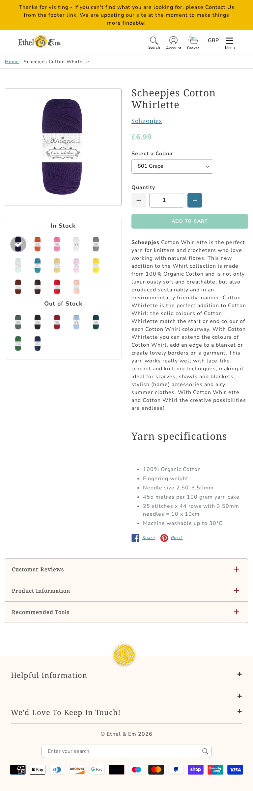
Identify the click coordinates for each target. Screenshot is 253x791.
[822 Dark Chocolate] (38, 287)
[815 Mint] (18, 343)
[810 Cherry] (57, 322)
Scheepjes (146, 121)
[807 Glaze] (18, 266)
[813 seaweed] (96, 322)
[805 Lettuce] (18, 322)
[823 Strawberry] (57, 287)
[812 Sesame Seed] (57, 266)
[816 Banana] (96, 266)
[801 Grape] (18, 244)
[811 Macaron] (77, 322)
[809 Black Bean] (38, 322)
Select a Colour (152, 153)
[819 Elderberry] (38, 343)
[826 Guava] (77, 287)
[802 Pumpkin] (38, 244)
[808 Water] (38, 266)
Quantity (143, 187)
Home (12, 62)
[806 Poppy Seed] (96, 244)
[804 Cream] (77, 244)
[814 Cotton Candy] (77, 266)
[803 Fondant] (57, 244)
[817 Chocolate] (18, 287)
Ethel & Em (121, 734)
